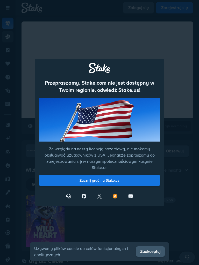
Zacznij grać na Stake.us (99, 180)
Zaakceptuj (150, 251)
